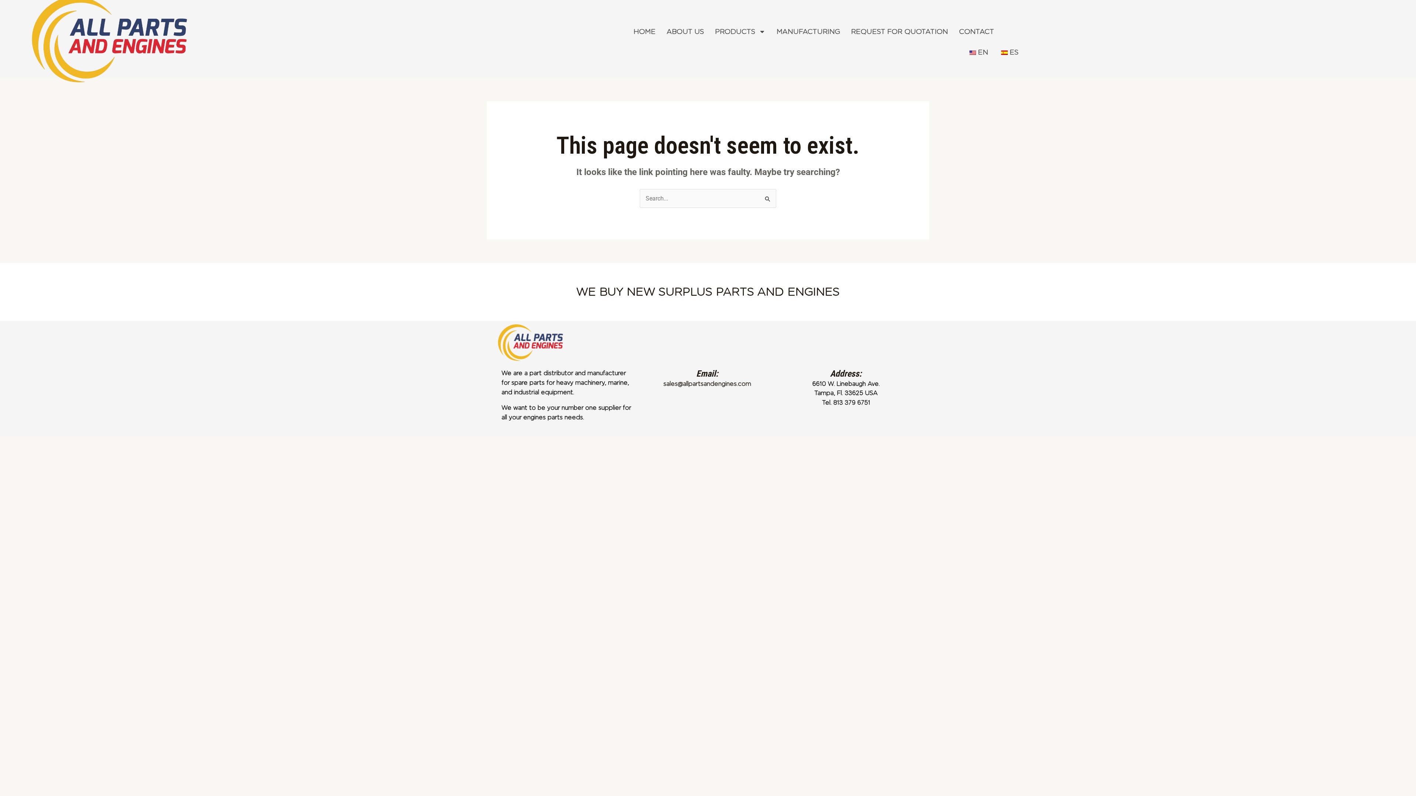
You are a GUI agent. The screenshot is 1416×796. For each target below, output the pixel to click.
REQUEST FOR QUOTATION (899, 32)
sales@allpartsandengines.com (707, 383)
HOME (645, 32)
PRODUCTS (735, 32)
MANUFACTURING (808, 32)
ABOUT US (685, 32)
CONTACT (976, 32)
